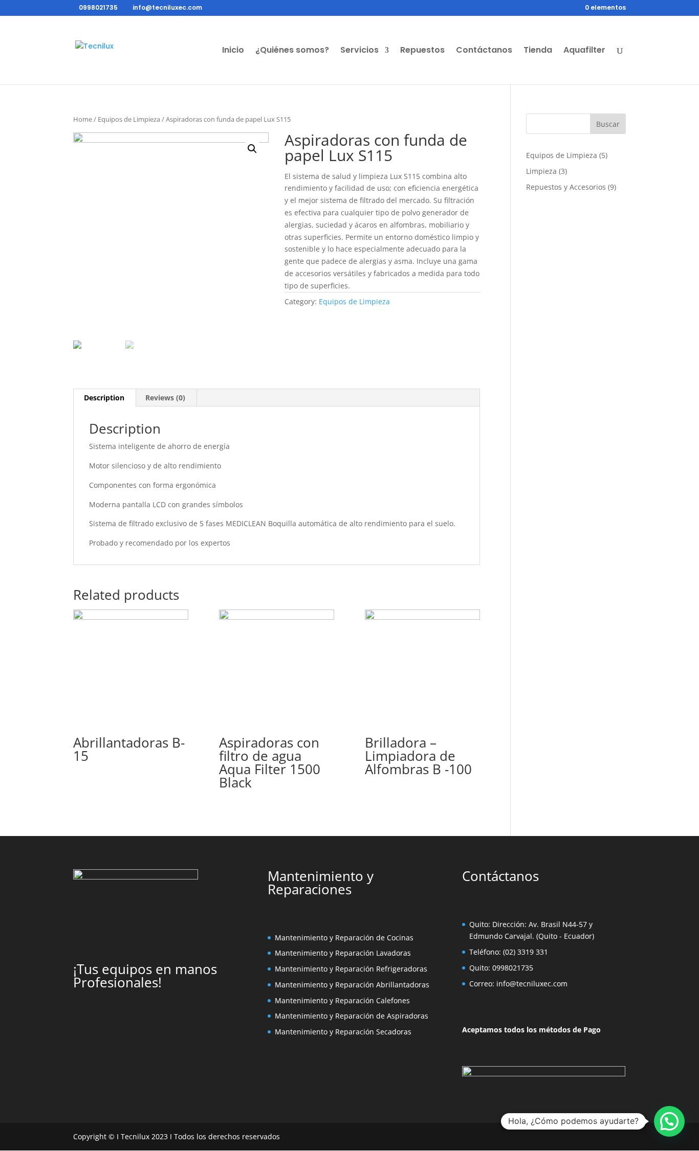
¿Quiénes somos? (292, 51)
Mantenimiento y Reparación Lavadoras (343, 953)
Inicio (233, 51)
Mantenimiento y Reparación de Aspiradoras (351, 1016)
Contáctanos (484, 51)
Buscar (608, 124)
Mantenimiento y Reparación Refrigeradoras (351, 969)
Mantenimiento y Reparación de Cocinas (344, 937)
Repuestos (422, 51)
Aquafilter (584, 51)
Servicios (359, 51)
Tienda (537, 51)
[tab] (104, 398)
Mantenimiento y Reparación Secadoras (343, 1031)
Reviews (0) (165, 397)
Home (82, 119)
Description (104, 397)
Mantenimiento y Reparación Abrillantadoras (352, 984)
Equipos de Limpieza (129, 119)
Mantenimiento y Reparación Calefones (342, 1000)
